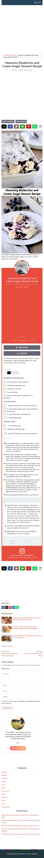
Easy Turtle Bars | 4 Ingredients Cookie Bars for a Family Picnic (27, 636)
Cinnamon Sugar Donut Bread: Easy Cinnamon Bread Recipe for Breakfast (25, 627)
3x (17, 373)
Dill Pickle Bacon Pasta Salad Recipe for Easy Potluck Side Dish (21, 834)
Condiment (5, 778)
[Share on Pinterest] (28, 126)
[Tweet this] (6, 607)
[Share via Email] (22, 126)
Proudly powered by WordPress (16, 854)
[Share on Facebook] (10, 126)
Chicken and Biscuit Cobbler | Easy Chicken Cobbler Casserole (20, 826)
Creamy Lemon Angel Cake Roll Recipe (33, 653)
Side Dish (4, 797)
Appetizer (4, 772)
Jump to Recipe (8, 121)
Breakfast (4, 775)
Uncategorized (6, 807)
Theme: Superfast (32, 854)
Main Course (5, 791)
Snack (3, 800)
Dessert (10, 646)
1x (9, 373)
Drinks (3, 788)
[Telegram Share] (13, 607)
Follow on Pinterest (18, 748)
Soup (3, 804)
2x (13, 373)
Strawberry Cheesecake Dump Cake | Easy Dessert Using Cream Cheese (27, 619)
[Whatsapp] (17, 607)
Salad (3, 794)
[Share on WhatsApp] (34, 126)
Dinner (3, 785)
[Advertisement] (22, 29)
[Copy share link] (16, 126)
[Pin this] (10, 607)
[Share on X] (4, 126)
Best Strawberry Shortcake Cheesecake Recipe (9, 653)
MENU (39, 2)
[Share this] (3, 607)
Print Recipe (21, 121)
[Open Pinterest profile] (18, 743)
